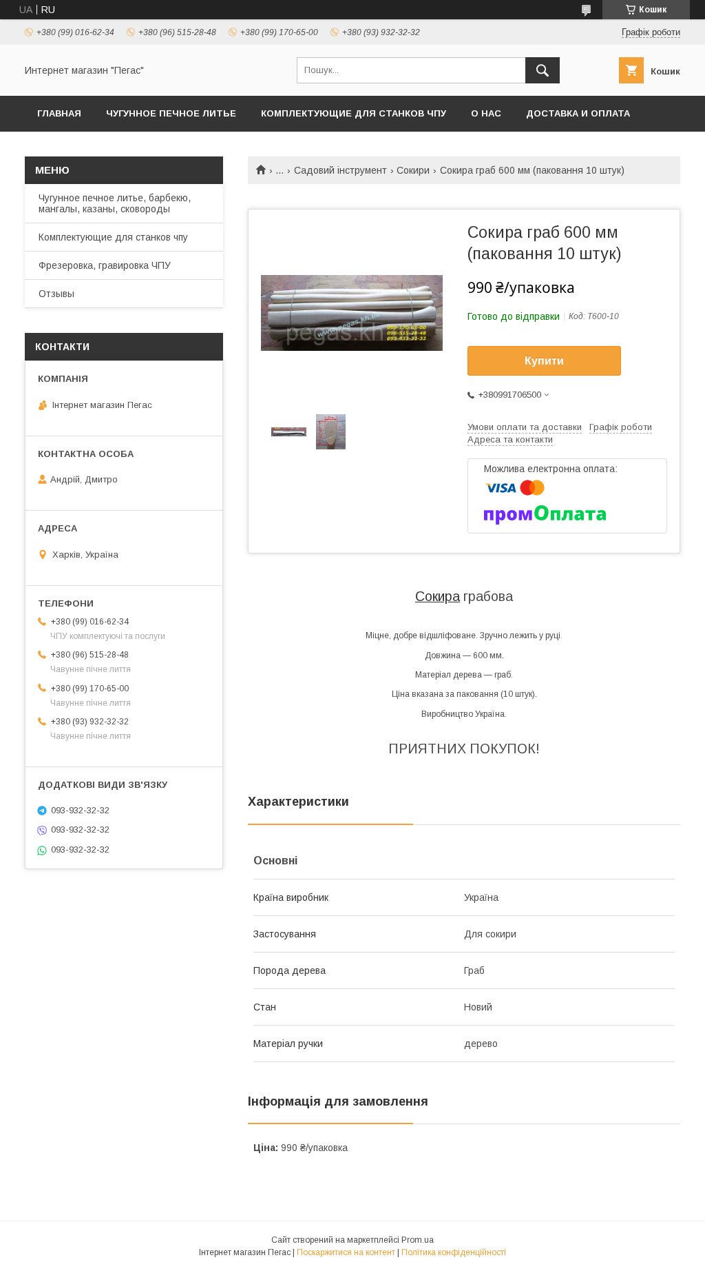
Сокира (437, 596)
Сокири (413, 170)
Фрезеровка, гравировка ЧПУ (105, 265)
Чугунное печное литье (171, 113)
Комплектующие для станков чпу (353, 113)
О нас (486, 113)
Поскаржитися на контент (346, 1252)
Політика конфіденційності (453, 1252)
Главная (59, 113)
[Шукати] (542, 70)
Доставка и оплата (578, 113)
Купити (544, 361)
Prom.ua (417, 1240)
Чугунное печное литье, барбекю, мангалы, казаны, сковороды (115, 203)
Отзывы (56, 293)
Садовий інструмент (340, 170)
